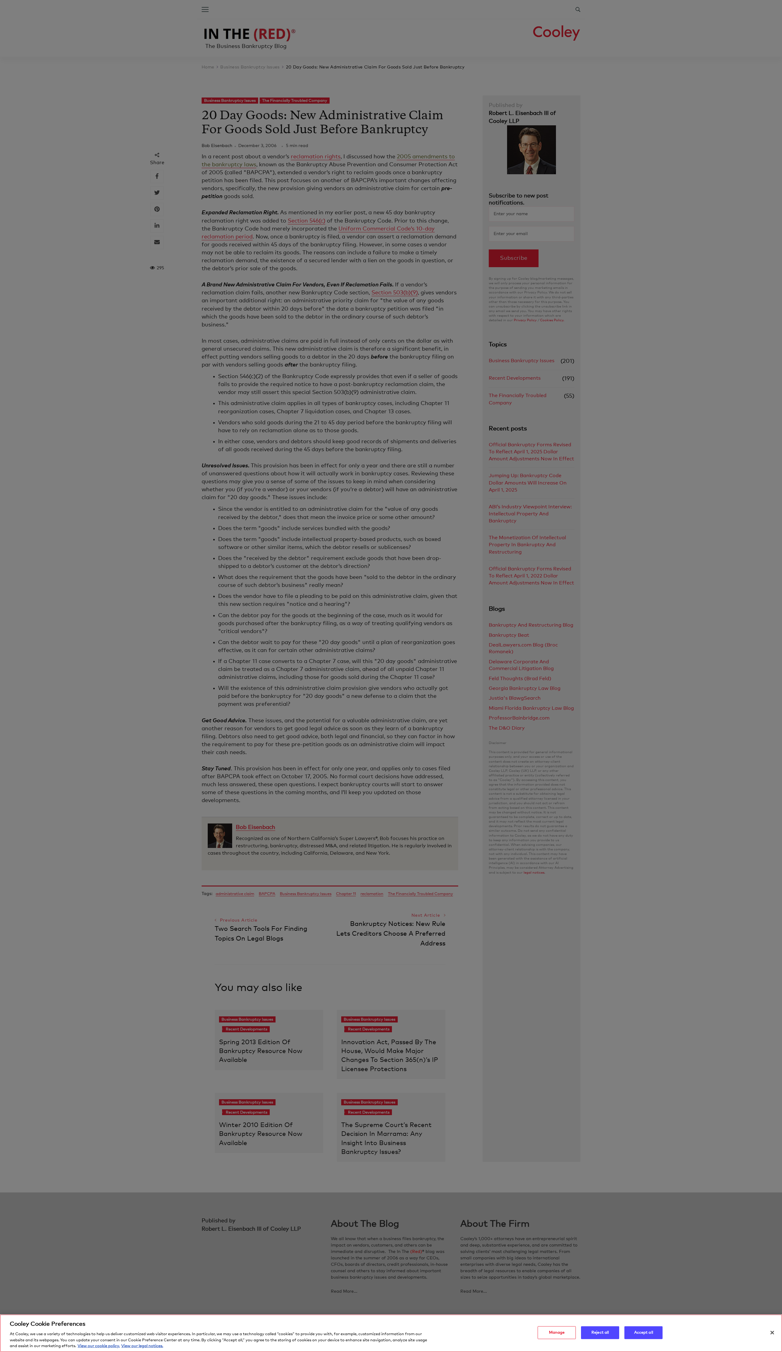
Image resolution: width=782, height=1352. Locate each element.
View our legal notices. (142, 1346)
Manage (557, 1333)
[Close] (772, 1332)
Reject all (600, 1333)
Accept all (643, 1333)
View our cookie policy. (99, 1346)
